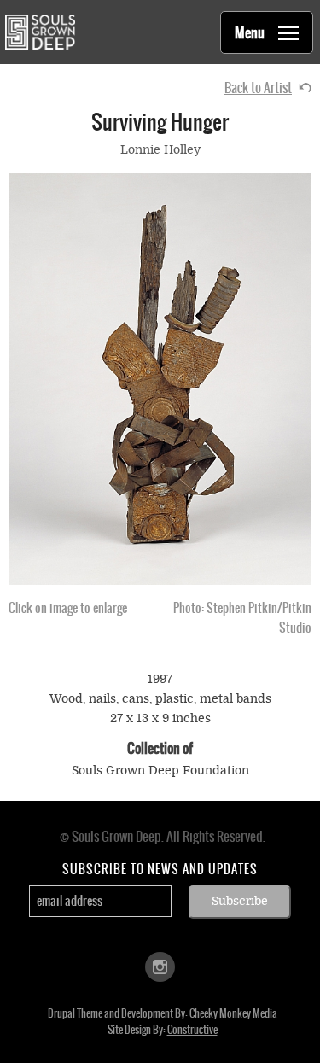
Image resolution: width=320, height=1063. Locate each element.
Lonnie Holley (160, 150)
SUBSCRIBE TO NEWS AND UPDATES (160, 869)
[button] (160, 379)
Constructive (192, 1029)
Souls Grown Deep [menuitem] (39, 32)
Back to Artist (258, 87)
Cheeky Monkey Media (233, 1013)
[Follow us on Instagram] (160, 965)
